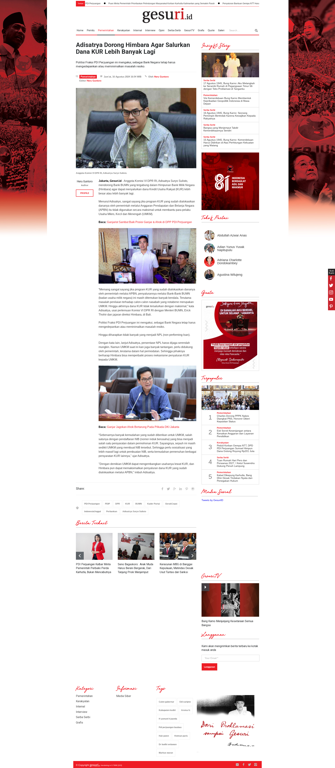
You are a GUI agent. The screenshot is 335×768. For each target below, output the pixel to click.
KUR (127, 504)
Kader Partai (153, 504)
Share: (80, 488)
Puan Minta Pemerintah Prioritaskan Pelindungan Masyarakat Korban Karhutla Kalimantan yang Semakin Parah (115, 3)
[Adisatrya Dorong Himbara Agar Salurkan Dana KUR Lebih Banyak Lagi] (136, 128)
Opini (161, 30)
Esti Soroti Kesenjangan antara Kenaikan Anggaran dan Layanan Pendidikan (235, 433)
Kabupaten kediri (167, 710)
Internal (137, 30)
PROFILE (84, 193)
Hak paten (164, 736)
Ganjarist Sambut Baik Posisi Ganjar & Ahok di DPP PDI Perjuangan (149, 222)
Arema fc (185, 710)
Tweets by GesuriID (212, 500)
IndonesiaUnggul (92, 511)
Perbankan (111, 511)
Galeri (221, 30)
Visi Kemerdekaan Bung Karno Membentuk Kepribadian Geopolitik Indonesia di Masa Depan (227, 101)
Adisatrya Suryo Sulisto (134, 511)
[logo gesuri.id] (167, 15)
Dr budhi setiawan (168, 744)
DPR (117, 504)
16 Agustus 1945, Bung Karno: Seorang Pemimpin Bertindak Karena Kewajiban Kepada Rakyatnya (229, 116)
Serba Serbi (174, 30)
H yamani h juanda (168, 719)
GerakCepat (171, 504)
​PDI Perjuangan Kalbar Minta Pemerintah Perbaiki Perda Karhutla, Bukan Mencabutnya (93, 568)
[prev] (192, 556)
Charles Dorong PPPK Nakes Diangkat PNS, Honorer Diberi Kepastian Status (233, 418)
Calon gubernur (166, 702)
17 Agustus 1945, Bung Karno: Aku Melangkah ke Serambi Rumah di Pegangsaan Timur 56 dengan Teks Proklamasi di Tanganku (229, 86)
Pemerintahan (106, 30)
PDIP (107, 504)
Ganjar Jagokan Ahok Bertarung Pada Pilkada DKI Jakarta (143, 426)
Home (80, 30)
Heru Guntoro (161, 76)
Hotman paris (181, 736)
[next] (80, 556)
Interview (150, 30)
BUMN (138, 504)
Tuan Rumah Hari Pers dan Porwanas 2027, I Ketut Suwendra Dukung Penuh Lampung (236, 463)
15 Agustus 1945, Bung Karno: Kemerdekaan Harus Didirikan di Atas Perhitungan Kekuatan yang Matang (228, 142)
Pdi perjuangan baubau (170, 727)
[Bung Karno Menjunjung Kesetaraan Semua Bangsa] (230, 600)
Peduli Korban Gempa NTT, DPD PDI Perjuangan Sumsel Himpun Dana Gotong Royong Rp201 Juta (235, 448)
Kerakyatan (123, 30)
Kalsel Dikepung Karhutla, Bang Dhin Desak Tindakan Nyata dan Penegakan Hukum (234, 478)
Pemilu (91, 30)
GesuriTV (189, 30)
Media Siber (123, 696)
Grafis (201, 30)
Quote (211, 30)
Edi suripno (185, 702)
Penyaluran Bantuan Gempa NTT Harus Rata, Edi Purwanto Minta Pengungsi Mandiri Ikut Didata (222, 3)
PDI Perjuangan (92, 504)
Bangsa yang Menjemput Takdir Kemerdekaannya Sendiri (220, 129)
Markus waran (166, 753)
